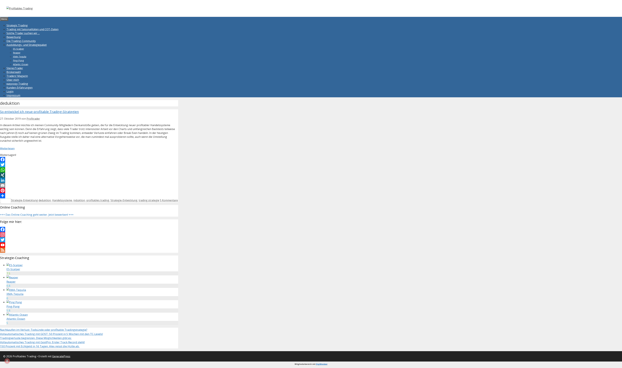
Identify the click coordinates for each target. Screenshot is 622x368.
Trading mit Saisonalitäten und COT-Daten (32, 29)
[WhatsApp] (89, 169)
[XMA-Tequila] (16, 290)
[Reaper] (12, 277)
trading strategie (149, 200)
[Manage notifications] (7, 360)
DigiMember (322, 364)
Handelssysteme (62, 200)
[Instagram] (89, 234)
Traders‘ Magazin (17, 76)
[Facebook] (89, 159)
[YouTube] (89, 245)
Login (9, 91)
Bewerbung (13, 37)
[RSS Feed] (89, 250)
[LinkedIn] (89, 180)
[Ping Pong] (14, 302)
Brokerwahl (13, 72)
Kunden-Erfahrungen (19, 87)
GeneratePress (61, 356)
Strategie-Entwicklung (24, 200)
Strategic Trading (17, 25)
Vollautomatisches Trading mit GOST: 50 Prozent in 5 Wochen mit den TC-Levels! (51, 334)
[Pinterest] (89, 190)
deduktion (45, 200)
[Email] (89, 185)
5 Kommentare (169, 200)
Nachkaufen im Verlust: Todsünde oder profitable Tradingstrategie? (43, 330)
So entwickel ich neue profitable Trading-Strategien (39, 111)
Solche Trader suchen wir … (23, 33)
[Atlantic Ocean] (17, 315)
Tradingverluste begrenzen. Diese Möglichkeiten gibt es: (36, 338)
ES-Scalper (18, 48)
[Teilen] (89, 195)
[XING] (89, 175)
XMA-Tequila (19, 56)
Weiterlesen (7, 148)
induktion (79, 200)
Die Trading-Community (21, 41)
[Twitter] (89, 164)
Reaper (16, 52)
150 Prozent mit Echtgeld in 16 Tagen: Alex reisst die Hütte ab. (40, 346)
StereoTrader (14, 68)
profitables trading (97, 200)
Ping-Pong (18, 60)
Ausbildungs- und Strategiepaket (26, 45)
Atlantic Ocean (20, 64)
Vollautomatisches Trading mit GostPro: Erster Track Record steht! (42, 342)
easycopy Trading (17, 83)
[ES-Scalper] (14, 265)
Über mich (12, 80)
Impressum (13, 95)
